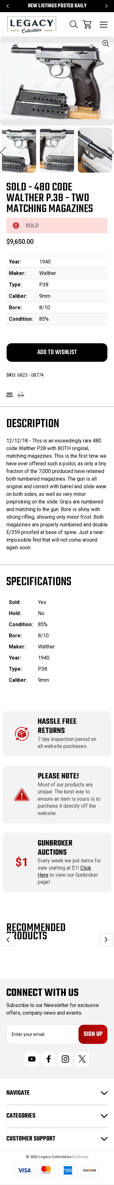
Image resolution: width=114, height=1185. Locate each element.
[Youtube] (32, 1059)
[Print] (21, 394)
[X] (82, 1059)
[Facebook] (48, 1059)
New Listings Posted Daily (57, 6)
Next (111, 149)
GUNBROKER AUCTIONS (55, 848)
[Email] (9, 394)
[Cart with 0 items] (87, 24)
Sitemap (81, 1157)
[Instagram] (65, 1059)
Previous (3, 149)
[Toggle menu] (103, 24)
